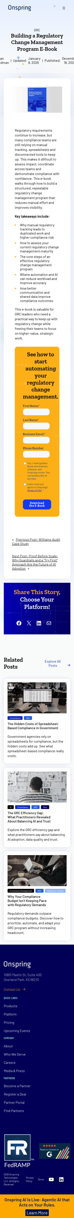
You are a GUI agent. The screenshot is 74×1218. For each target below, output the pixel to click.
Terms (41, 1179)
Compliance (15, 718)
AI (11, 807)
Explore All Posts (53, 663)
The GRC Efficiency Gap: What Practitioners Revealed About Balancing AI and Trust (29, 817)
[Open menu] (64, 8)
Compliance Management (21, 891)
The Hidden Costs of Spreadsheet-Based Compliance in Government (33, 726)
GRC (37, 30)
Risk (45, 807)
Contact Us (12, 989)
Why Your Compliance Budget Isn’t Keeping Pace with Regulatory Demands (27, 900)
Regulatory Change (55, 891)
